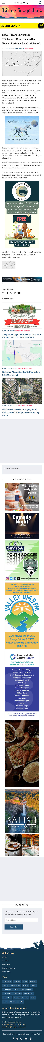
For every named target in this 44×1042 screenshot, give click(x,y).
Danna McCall (19, 48)
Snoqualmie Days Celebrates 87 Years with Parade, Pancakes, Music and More (21, 336)
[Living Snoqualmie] (22, 10)
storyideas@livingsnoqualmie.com (13, 1024)
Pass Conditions (26, 989)
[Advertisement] (22, 441)
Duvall (25, 981)
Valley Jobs (6, 964)
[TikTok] (15, 293)
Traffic (33, 997)
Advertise (5, 961)
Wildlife (21, 1002)
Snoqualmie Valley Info (23, 330)
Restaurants (17, 993)
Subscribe (13, 927)
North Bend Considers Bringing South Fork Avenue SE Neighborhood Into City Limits (20, 412)
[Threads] (4, 293)
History (25, 985)
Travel (5, 1002)
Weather (13, 1002)
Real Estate (7, 993)
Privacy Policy (36, 1034)
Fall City (6, 985)
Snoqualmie (7, 997)
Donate (4, 957)
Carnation (17, 981)
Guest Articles (15, 985)
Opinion (16, 989)
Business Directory (8, 968)
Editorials (33, 981)
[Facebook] (7, 293)
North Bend (29, 48)
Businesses (7, 981)
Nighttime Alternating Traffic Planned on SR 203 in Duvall (21, 373)
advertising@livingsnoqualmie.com (14, 1027)
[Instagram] (11, 293)
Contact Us (6, 972)
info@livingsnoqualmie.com (11, 1022)
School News (28, 993)
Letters (33, 985)
